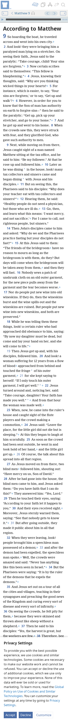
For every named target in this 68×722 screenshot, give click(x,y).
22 (47, 385)
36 (6, 611)
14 (9, 228)
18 (9, 322)
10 (47, 164)
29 (6, 498)
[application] (34, 19)
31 (13, 523)
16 (19, 272)
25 (29, 439)
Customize (43, 715)
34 (51, 567)
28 (6, 479)
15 (17, 243)
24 (26, 425)
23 (9, 410)
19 (9, 351)
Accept (10, 715)
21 (22, 376)
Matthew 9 (22, 13)
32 (9, 538)
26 (19, 454)
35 (9, 587)
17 (6, 292)
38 (39, 636)
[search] (63, 5)
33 (42, 547)
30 (14, 508)
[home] (6, 5)
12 (22, 199)
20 (41, 356)
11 (22, 184)
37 (23, 626)
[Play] (2, 19)
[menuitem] (6, 5)
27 (9, 464)
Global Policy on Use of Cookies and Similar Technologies (34, 691)
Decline (25, 715)
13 (44, 209)
